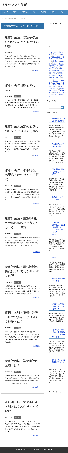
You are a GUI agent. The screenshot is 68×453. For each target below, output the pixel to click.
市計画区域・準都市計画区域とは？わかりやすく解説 (22, 406)
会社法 (56, 54)
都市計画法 (17, 96)
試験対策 (43, 12)
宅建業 (56, 68)
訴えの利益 (52, 88)
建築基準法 (55, 70)
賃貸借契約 (55, 92)
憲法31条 (60, 72)
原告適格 (61, 64)
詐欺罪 (55, 90)
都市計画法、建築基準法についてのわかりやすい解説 (22, 42)
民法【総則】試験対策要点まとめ (58, 362)
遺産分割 (54, 94)
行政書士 (53, 12)
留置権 (58, 83)
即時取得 (54, 63)
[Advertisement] (58, 33)
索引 (62, 12)
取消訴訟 (52, 65)
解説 (60, 86)
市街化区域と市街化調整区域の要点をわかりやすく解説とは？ (22, 317)
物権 (54, 83)
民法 (55, 80)
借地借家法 (56, 57)
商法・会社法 (60, 65)
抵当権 (52, 77)
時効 (57, 77)
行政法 (55, 86)
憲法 (54, 72)
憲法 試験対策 (53, 73)
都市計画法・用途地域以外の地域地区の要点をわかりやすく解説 (21, 223)
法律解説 (25, 12)
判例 (34, 12)
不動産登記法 (53, 52)
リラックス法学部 (14, 5)
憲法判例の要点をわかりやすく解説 (58, 171)
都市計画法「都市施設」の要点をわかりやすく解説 (22, 174)
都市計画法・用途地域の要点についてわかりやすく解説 (22, 271)
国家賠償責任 (54, 67)
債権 (57, 58)
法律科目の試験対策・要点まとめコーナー (58, 306)
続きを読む (36, 70)
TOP (9, 18)
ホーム (6, 12)
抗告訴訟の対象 (57, 75)
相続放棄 (55, 84)
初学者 (15, 12)
